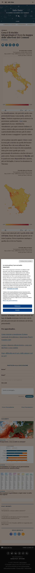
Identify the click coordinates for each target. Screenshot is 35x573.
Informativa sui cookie (12, 288)
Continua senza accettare (26, 261)
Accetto (17, 310)
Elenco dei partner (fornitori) (10, 300)
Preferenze (17, 306)
